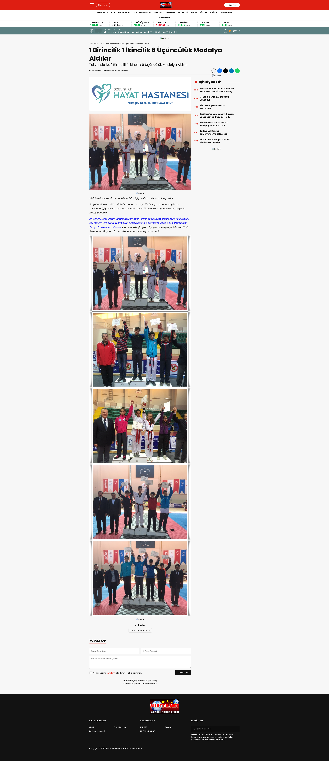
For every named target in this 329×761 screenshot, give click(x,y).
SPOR (194, 12)
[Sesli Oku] (213, 70)
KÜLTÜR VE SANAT (120, 12)
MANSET (143, 727)
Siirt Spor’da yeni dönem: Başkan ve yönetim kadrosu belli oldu (217, 115)
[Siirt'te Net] (166, 5)
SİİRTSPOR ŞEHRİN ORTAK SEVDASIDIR (212, 107)
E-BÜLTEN (197, 720)
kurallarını (111, 673)
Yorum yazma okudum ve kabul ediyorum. (117, 673)
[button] (96, 31)
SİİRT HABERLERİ (142, 12)
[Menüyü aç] (92, 4)
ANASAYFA (102, 12)
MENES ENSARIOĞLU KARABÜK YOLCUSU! (214, 98)
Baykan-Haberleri (97, 731)
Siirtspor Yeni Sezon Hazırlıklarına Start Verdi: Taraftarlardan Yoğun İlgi (217, 90)
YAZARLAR (164, 17)
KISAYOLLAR (147, 720)
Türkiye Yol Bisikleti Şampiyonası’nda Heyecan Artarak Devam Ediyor (213, 132)
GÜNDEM (170, 12)
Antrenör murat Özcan (140, 630)
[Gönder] (237, 729)
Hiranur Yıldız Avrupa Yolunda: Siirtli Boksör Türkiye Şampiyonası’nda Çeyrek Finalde (217, 141)
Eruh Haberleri (120, 727)
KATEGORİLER (97, 720)
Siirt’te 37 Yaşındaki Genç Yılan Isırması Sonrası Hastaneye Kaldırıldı (138, 32)
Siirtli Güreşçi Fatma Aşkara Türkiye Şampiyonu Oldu (214, 124)
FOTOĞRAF (226, 12)
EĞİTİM (203, 12)
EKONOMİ (183, 12)
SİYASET (158, 12)
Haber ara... (103, 5)
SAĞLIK (214, 12)
